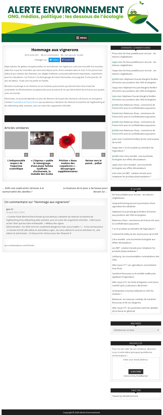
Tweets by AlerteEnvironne (125, 396)
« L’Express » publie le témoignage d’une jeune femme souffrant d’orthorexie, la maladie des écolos (42, 167)
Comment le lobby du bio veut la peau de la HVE (135, 234)
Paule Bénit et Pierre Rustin (25, 102)
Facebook (68, 59)
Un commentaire (51, 55)
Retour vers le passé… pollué (93, 162)
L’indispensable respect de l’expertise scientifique (16, 164)
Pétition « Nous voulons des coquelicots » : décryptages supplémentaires (68, 166)
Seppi (115, 70)
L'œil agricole (70, 55)
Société (80, 55)
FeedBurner (142, 375)
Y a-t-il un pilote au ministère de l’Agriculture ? (134, 228)
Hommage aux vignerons (54, 49)
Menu (83, 37)
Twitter (56, 59)
